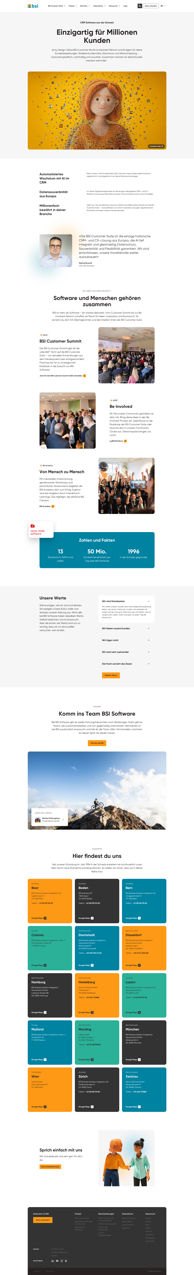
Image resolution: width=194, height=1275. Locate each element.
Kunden (148, 1218)
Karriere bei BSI (127, 1225)
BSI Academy (150, 1238)
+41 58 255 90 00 (57, 1249)
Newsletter (149, 1235)
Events (148, 1228)
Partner (148, 1221)
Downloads (150, 1241)
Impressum (36, 1271)
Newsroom (126, 1228)
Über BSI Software (128, 1218)
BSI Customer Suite (82, 1218)
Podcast (149, 1231)
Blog (147, 1225)
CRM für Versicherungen (107, 1224)
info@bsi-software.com (59, 1252)
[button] (63, 375)
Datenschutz (50, 1271)
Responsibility (127, 1221)
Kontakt (54, 1256)
